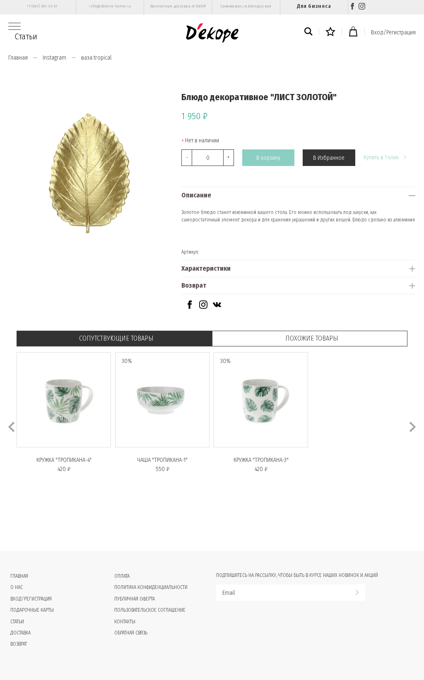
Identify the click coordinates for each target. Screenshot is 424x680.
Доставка (20, 633)
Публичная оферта (134, 599)
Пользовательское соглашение (150, 610)
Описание (196, 195)
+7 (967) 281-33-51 (42, 6)
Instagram (54, 57)
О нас (16, 587)
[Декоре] (212, 33)
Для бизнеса (314, 6)
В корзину (268, 157)
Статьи (26, 36)
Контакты (124, 622)
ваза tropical (96, 57)
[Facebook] (352, 7)
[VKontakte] (217, 306)
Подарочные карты (32, 610)
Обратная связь (130, 633)
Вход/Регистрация (393, 32)
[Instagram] (362, 7)
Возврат (193, 285)
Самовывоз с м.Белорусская (246, 6)
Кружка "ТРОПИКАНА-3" (261, 460)
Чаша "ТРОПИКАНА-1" (162, 460)
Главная (18, 57)
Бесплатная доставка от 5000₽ (178, 6)
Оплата (122, 576)
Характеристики (206, 268)
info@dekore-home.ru (110, 6)
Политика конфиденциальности (151, 587)
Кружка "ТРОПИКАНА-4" (64, 460)
